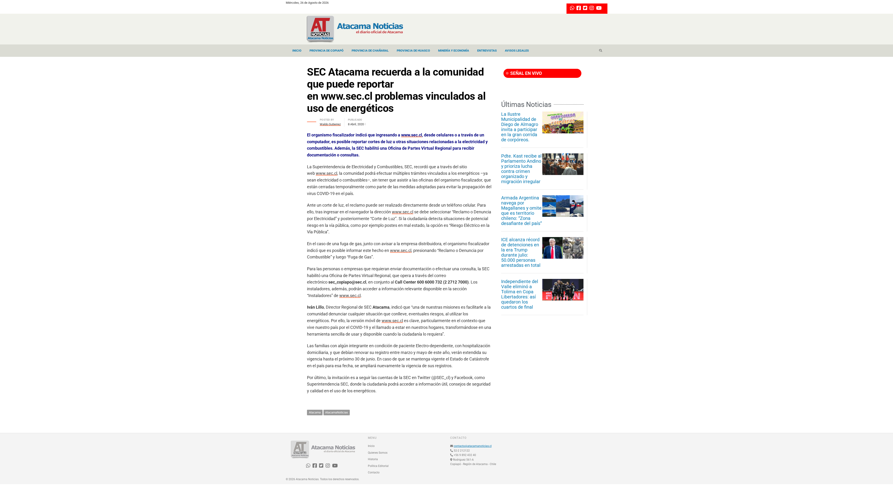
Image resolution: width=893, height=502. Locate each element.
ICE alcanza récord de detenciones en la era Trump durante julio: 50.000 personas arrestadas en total (520, 252)
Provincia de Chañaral (370, 50)
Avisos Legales (517, 50)
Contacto (374, 472)
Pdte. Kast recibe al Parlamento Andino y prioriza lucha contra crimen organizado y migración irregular (521, 168)
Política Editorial (378, 466)
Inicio (296, 50)
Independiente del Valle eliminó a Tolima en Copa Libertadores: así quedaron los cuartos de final (519, 294)
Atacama (315, 412)
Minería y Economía (453, 50)
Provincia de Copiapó (326, 50)
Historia (373, 459)
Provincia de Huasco (413, 50)
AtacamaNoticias (336, 412)
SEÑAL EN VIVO (525, 73)
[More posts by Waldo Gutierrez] (311, 120)
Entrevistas (487, 50)
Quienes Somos (377, 452)
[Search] (600, 50)
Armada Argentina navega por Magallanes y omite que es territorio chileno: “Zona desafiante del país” (521, 210)
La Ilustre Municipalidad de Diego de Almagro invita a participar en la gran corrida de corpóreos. (519, 127)
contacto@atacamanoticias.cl (473, 446)
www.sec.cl (411, 134)
